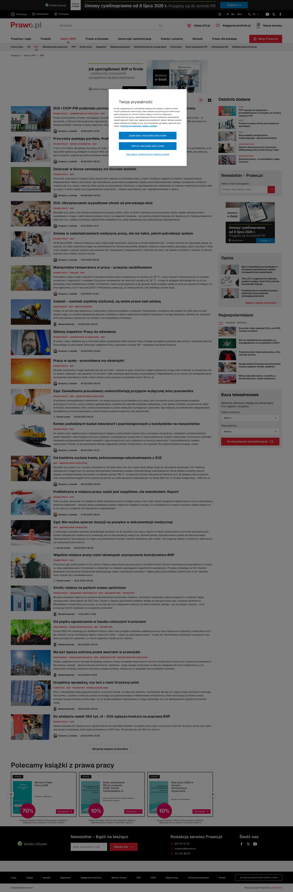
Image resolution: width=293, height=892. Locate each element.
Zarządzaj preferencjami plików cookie (147, 154)
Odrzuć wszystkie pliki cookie (147, 145)
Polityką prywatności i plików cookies (138, 126)
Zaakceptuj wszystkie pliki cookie (147, 135)
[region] (148, 127)
